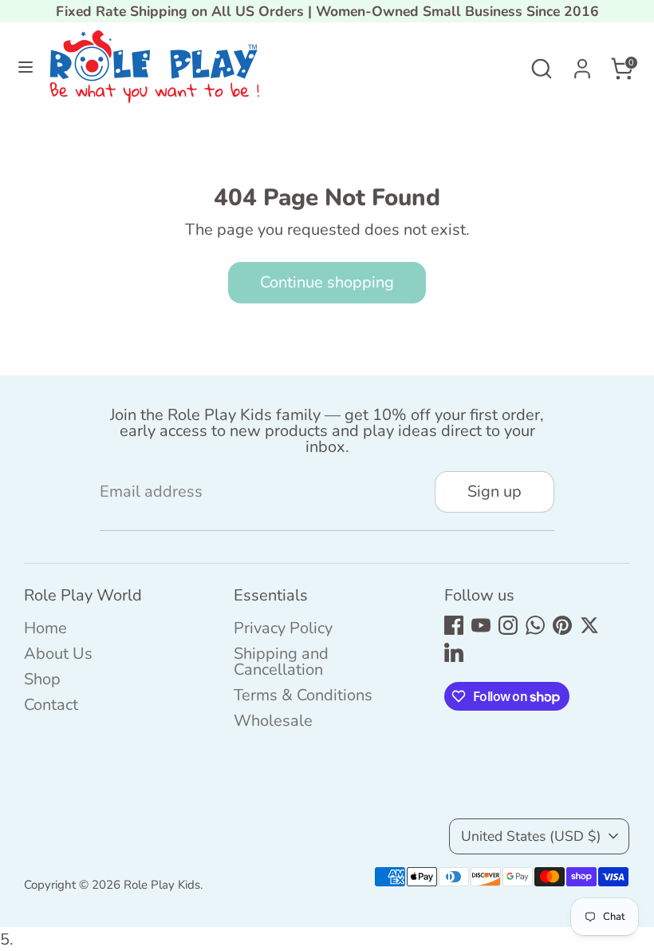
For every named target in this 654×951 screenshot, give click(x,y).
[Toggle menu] (25, 68)
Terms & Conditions (303, 695)
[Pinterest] (562, 625)
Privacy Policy (283, 628)
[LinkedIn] (453, 652)
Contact (51, 704)
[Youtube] (480, 625)
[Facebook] (453, 625)
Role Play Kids (162, 885)
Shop (42, 679)
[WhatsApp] (535, 625)
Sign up (494, 491)
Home (45, 628)
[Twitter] (589, 625)
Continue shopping (327, 282)
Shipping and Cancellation (281, 661)
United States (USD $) (531, 836)
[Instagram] (508, 625)
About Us (58, 653)
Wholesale (273, 720)
